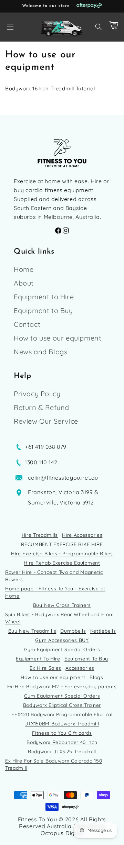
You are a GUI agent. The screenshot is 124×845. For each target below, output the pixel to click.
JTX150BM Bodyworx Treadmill (62, 724)
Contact (27, 324)
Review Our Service (46, 421)
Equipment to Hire (44, 296)
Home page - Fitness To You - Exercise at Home (55, 592)
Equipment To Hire (38, 659)
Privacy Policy (37, 393)
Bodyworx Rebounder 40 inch (62, 742)
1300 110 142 (41, 462)
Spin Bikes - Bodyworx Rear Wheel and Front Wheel (59, 618)
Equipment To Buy (86, 659)
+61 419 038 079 (45, 446)
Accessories (79, 668)
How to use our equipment (57, 338)
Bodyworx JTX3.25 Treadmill (62, 751)
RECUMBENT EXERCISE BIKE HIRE (62, 544)
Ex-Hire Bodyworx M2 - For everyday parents (62, 686)
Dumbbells (73, 631)
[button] (10, 26)
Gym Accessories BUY (62, 640)
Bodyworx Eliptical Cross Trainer (62, 705)
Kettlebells (103, 631)
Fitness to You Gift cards (62, 733)
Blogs (96, 677)
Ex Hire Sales (45, 668)
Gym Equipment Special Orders (62, 649)
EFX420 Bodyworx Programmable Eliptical (62, 714)
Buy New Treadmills (32, 631)
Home (23, 269)
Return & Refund (41, 407)
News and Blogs (40, 351)
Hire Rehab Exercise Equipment (62, 563)
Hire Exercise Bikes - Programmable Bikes (62, 554)
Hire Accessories (82, 535)
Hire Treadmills (40, 535)
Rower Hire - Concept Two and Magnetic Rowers (54, 575)
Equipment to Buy (43, 310)
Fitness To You (37, 819)
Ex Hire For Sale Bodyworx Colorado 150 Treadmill (53, 764)
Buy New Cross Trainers (62, 605)
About (24, 283)
